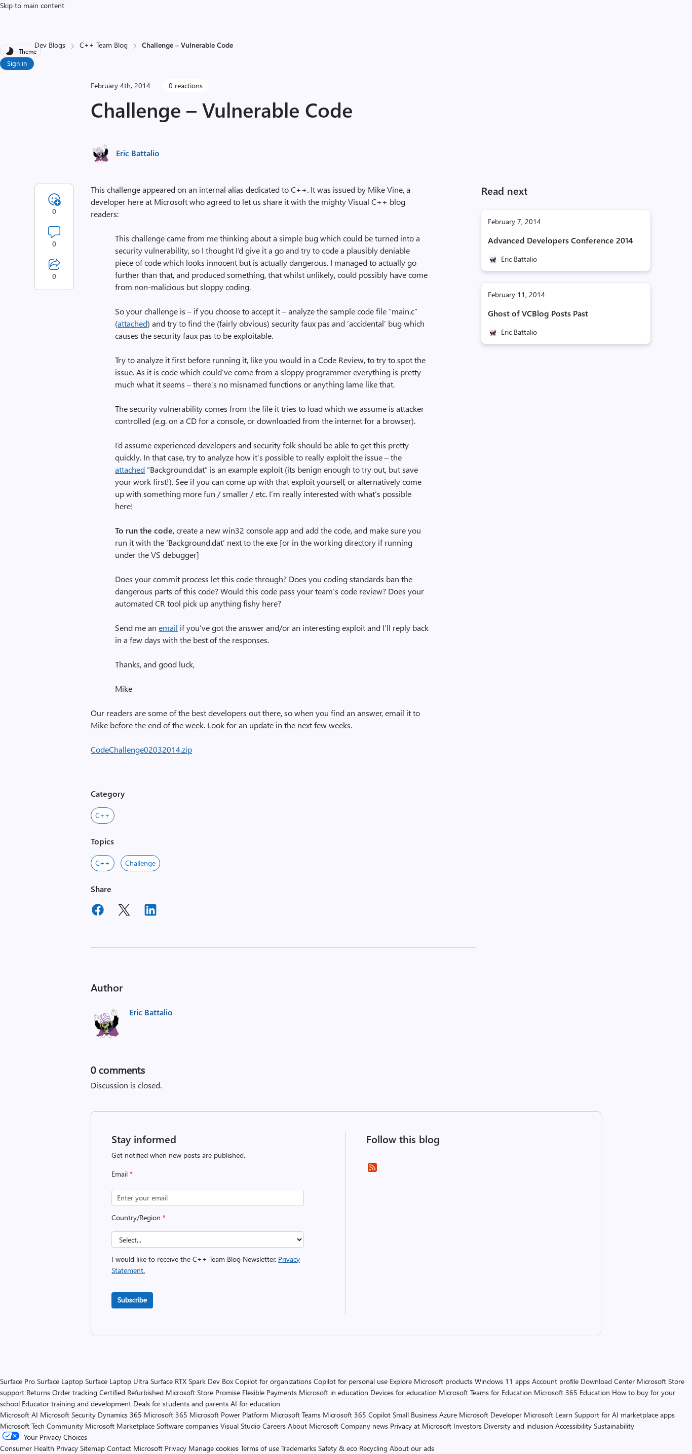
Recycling (373, 1448)
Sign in (17, 63)
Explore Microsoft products (431, 1381)
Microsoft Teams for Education (485, 1392)
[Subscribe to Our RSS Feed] (372, 1171)
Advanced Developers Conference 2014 (560, 240)
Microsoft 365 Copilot (357, 1415)
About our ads (412, 1448)
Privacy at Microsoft (420, 1426)
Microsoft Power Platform (228, 1415)
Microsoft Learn (548, 1415)
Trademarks (298, 1448)
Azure (448, 1415)
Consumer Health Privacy (39, 1448)
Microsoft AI (19, 1415)
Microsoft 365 (165, 1415)
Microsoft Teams (296, 1415)
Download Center (608, 1381)
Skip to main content (32, 5)
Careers (274, 1426)
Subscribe (132, 1299)
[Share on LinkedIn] (150, 911)
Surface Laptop (60, 1381)
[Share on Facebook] (98, 911)
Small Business (415, 1415)
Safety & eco (337, 1448)
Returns (38, 1392)
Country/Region (138, 1217)
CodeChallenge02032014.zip (141, 749)
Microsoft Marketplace (120, 1426)
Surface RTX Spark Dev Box (191, 1381)
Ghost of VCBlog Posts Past (538, 313)
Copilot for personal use (351, 1381)
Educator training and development (76, 1403)
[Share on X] (124, 911)
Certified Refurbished (131, 1392)
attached (132, 323)
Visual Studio (240, 1426)
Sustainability (614, 1426)
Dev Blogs (49, 45)
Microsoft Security (68, 1415)
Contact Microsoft (135, 1448)
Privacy (176, 1448)
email (168, 627)
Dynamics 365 (120, 1415)
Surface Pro (17, 1381)
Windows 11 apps (502, 1381)
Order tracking (74, 1392)
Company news (364, 1426)
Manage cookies (213, 1448)
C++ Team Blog (104, 45)
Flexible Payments (269, 1392)
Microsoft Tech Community (41, 1426)
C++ (102, 815)
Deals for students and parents (180, 1403)
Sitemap (92, 1448)
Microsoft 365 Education (572, 1392)
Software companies (187, 1426)
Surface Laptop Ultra (116, 1381)
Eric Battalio (138, 153)
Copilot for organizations (273, 1381)
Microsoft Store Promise (203, 1392)
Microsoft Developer (490, 1415)
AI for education (255, 1403)
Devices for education (403, 1392)
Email (122, 1174)
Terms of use (260, 1448)
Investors (467, 1426)
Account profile (555, 1381)
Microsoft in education (333, 1392)
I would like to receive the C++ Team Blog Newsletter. (205, 1264)
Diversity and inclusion (518, 1426)
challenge (140, 863)
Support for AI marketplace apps (624, 1415)
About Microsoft (313, 1426)
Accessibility (573, 1426)
